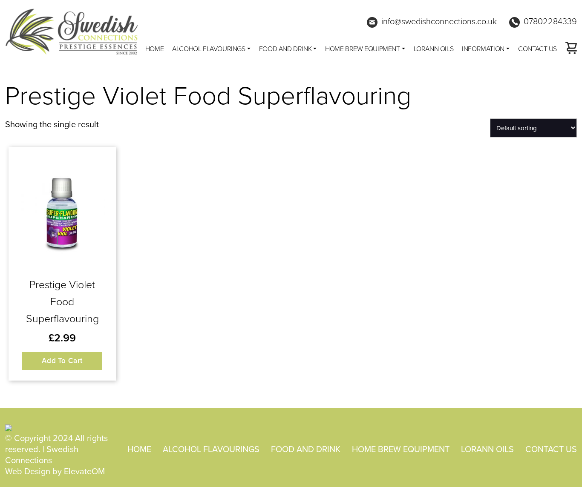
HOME (139, 449)
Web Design (27, 471)
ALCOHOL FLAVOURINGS (208, 48)
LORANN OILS (434, 48)
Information (483, 48)
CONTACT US (537, 48)
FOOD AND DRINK (285, 48)
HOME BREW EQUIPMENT (362, 48)
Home (154, 48)
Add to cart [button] (62, 360)
